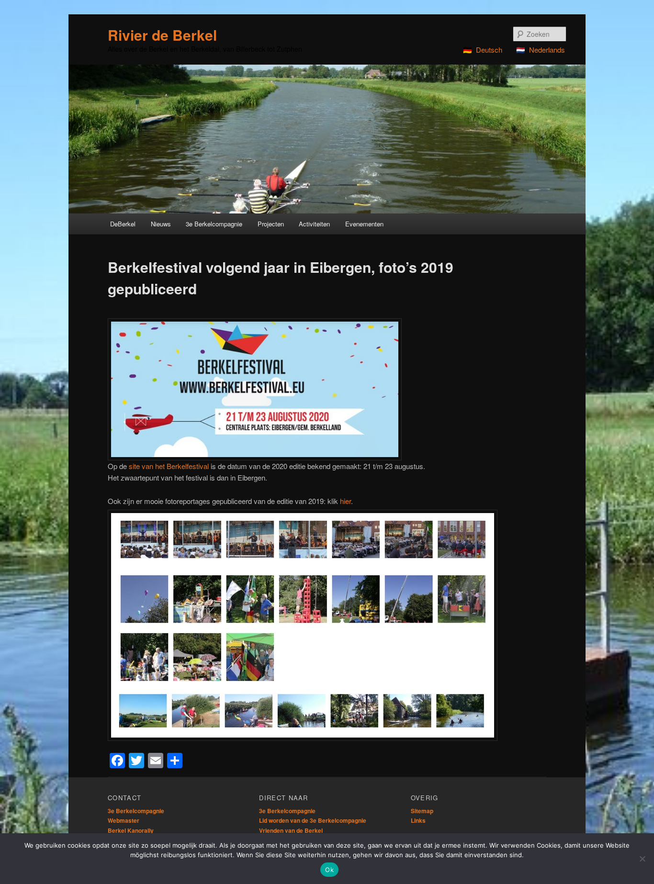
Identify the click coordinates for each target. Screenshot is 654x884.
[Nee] (642, 858)
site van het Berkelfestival (169, 466)
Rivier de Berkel (162, 34)
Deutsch (489, 50)
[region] (327, 139)
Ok (329, 869)
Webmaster (123, 820)
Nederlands (547, 50)
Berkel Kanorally (131, 830)
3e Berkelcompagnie (136, 810)
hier (345, 501)
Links (418, 820)
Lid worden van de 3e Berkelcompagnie (312, 820)
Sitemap (422, 810)
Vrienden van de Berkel (291, 830)
